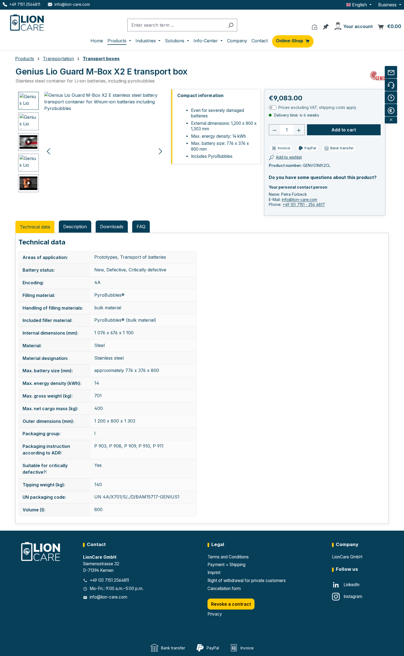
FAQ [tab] (141, 226)
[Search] (230, 25)
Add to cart (343, 130)
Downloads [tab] (111, 226)
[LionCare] (41, 551)
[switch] (272, 107)
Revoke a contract (231, 604)
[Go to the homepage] (27, 21)
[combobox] (176, 25)
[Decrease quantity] (274, 129)
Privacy (214, 614)
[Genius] (379, 76)
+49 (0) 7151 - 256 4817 (304, 204)
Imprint (213, 572)
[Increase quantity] (299, 129)
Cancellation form (224, 588)
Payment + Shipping (226, 564)
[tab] (75, 226)
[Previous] (48, 151)
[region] (91, 151)
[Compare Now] (314, 25)
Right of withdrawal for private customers (246, 580)
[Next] (160, 151)
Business (388, 4)
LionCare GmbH (347, 556)
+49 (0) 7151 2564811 (109, 580)
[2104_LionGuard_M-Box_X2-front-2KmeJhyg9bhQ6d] (104, 151)
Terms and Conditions (228, 556)
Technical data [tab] (35, 227)
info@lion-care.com (299, 199)
